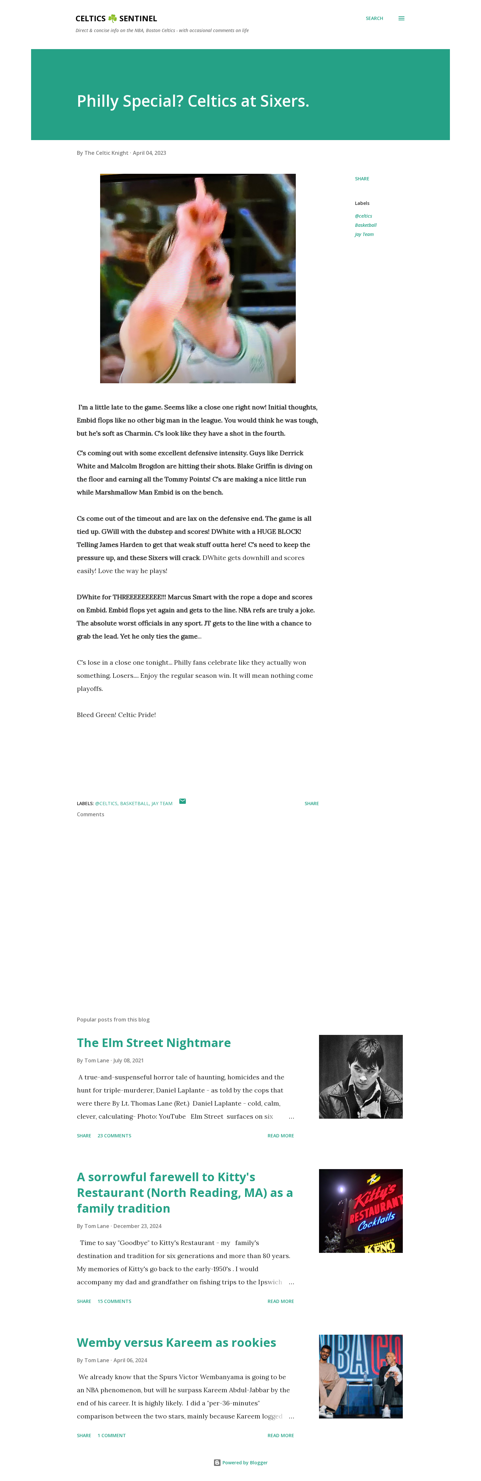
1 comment (112, 1435)
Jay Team (364, 234)
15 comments (114, 1301)
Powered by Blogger (244, 1462)
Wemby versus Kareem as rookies (176, 1342)
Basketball (366, 225)
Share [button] (362, 178)
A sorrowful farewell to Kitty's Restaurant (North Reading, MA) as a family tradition (185, 1192)
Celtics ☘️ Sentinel (116, 18)
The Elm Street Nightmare (154, 1043)
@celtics (363, 216)
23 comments (114, 1135)
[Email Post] (183, 803)
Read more (281, 1135)
